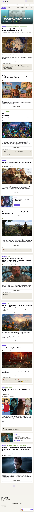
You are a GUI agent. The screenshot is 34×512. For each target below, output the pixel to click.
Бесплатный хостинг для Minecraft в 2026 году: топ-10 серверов (17, 306)
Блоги (21, 500)
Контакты (21, 503)
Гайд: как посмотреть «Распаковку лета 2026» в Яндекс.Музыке (16, 77)
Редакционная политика (16, 502)
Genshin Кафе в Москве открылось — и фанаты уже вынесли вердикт (15, 29)
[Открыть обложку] (17, 45)
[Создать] (26, 1)
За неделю (22, 7)
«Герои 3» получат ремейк (11, 348)
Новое (9, 7)
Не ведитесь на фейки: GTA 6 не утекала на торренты (16, 163)
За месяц (26, 7)
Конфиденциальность (15, 503)
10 (19, 486)
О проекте (14, 500)
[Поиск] (28, 1)
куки (29, 509)
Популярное (4, 7)
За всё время (30, 7)
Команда (18, 500)
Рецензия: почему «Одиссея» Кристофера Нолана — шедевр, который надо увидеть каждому (16, 260)
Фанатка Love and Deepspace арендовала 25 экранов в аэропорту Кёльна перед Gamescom (16, 449)
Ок (31, 509)
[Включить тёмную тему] (30, 1)
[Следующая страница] (22, 486)
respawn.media (4, 497)
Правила (22, 502)
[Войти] (32, 1)
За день (18, 7)
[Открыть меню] (2, 1)
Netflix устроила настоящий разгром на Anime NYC (16, 390)
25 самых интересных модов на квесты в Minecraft (16, 114)
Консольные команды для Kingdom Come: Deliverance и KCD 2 (16, 212)
